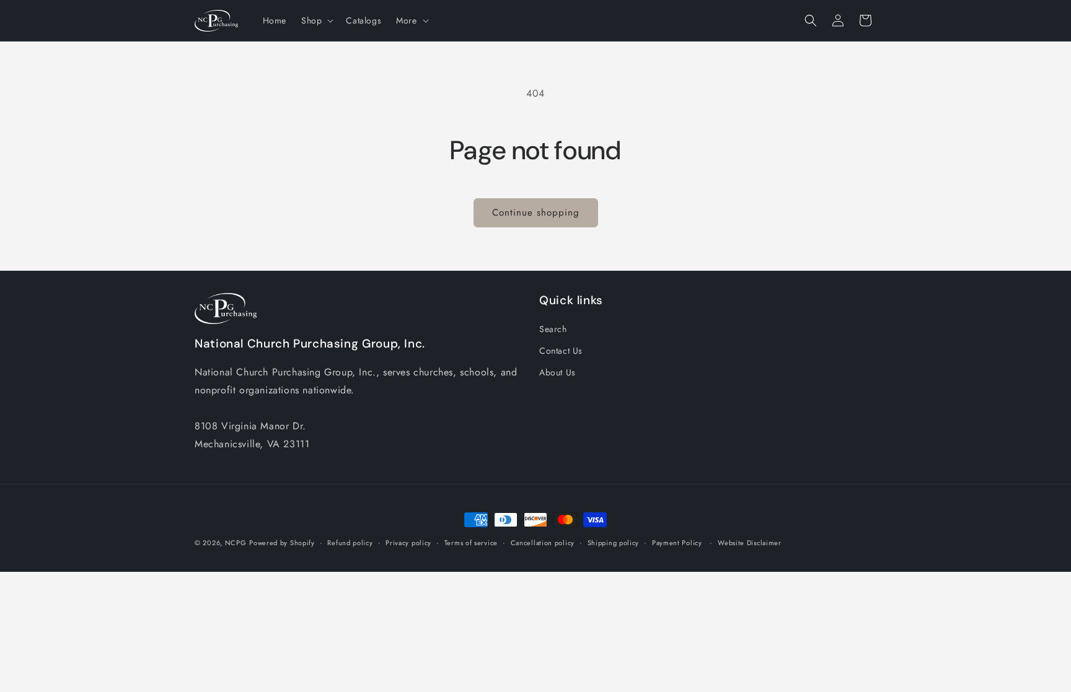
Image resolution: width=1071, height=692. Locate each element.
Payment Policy (677, 543)
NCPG (236, 543)
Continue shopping (536, 212)
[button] (316, 20)
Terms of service (471, 543)
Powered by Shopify (282, 543)
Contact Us (561, 350)
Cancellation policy (543, 543)
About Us (557, 372)
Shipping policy (614, 543)
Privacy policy (408, 543)
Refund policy (349, 543)
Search (553, 329)
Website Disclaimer (750, 543)
